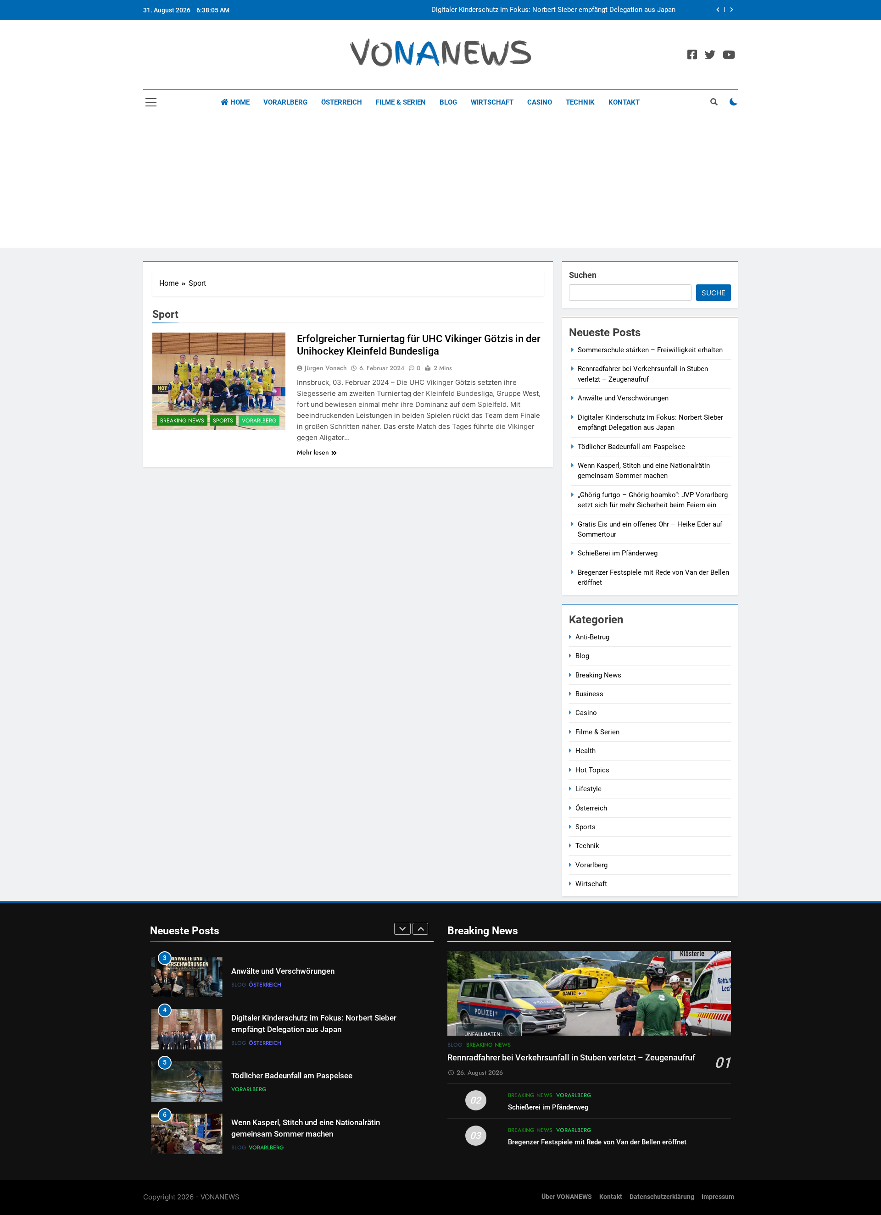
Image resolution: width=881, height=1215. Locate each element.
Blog (448, 102)
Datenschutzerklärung (662, 1197)
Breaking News (182, 420)
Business (589, 694)
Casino (539, 102)
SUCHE (713, 292)
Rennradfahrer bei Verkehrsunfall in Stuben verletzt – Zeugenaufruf (571, 1057)
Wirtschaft (492, 102)
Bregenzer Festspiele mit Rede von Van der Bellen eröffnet (597, 1142)
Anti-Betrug (592, 637)
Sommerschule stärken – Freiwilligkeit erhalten (650, 350)
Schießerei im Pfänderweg (618, 553)
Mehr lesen (313, 452)
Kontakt (624, 102)
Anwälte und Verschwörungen (623, 398)
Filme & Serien (401, 102)
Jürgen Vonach (326, 367)
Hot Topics (592, 770)
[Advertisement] (440, 183)
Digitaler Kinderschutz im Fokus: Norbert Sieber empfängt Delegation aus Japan (553, 10)
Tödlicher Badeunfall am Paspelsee (631, 447)
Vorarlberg (285, 102)
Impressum (718, 1197)
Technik (580, 102)
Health (585, 751)
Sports (223, 420)
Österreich (341, 102)
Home (239, 102)
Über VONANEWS (566, 1197)
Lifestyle (588, 789)
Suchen (583, 275)
